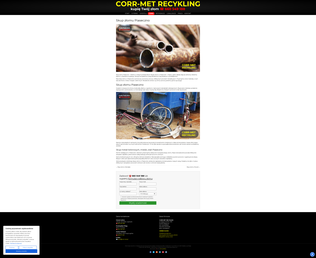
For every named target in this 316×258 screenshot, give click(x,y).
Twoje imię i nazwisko (125, 182)
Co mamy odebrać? (125, 191)
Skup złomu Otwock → (193, 167)
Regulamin (123, 200)
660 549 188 (121, 223)
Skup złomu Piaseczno (122, 74)
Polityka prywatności (16, 243)
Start (127, 13)
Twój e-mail (142, 182)
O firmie (135, 13)
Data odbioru (143, 191)
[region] (21, 240)
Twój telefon (122, 186)
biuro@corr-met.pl (123, 239)
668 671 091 (121, 235)
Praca (180, 13)
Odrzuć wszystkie (28, 247)
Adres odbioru (143, 186)
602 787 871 (121, 229)
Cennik (151, 13)
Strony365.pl (163, 248)
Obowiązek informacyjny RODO (145, 198)
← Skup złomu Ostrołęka (123, 167)
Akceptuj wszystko (21, 251)
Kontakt (187, 13)
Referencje (160, 13)
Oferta (142, 13)
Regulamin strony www (166, 236)
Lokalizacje (171, 13)
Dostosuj (11, 247)
